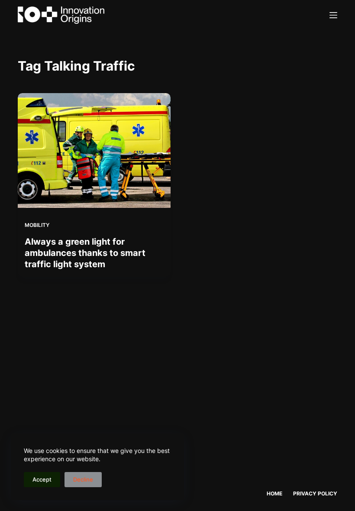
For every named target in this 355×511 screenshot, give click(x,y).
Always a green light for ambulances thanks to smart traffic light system (85, 252)
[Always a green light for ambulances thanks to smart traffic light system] (94, 150)
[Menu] (333, 15)
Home (274, 493)
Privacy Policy (315, 493)
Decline (83, 479)
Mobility (37, 225)
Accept (42, 479)
